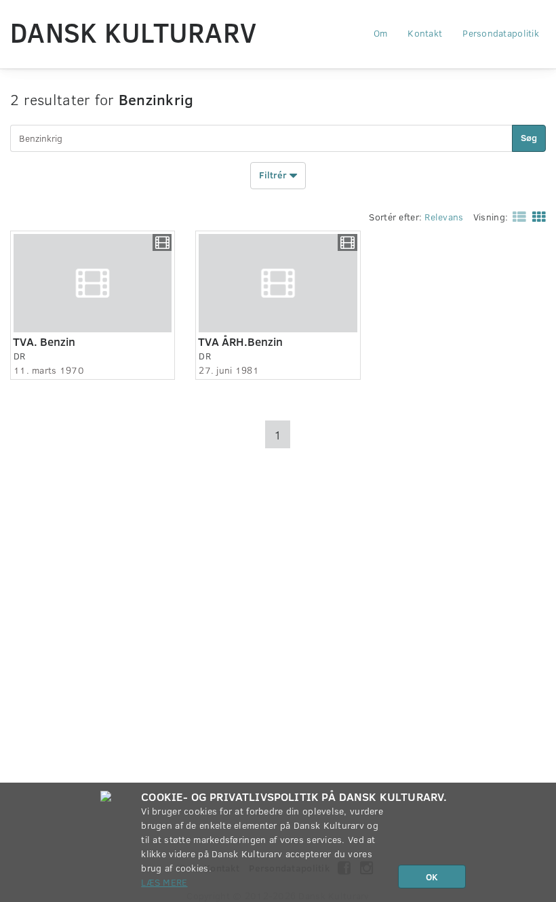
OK (432, 876)
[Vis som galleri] (536, 216)
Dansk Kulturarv (133, 32)
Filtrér (274, 174)
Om (381, 32)
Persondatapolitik (500, 32)
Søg (529, 137)
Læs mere (164, 882)
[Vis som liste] (516, 216)
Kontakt (425, 32)
